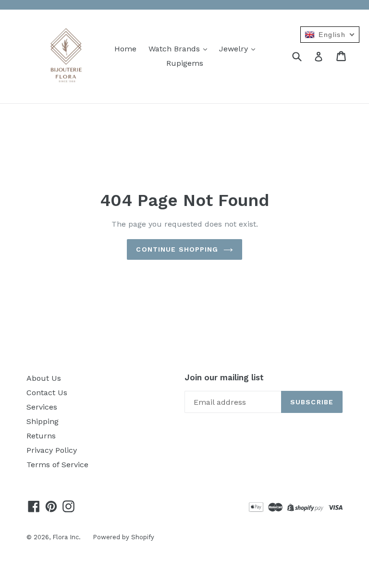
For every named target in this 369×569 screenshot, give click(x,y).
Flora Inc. (66, 537)
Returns (41, 435)
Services (41, 407)
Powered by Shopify (123, 537)
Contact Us (46, 392)
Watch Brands (175, 48)
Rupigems (184, 63)
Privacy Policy (51, 450)
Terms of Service (57, 464)
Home (125, 48)
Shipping (42, 421)
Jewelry (234, 48)
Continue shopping (177, 249)
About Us (43, 378)
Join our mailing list (224, 377)
